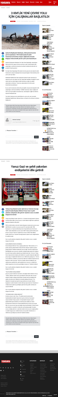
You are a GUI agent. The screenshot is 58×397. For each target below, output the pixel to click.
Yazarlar (24, 369)
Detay (44, 395)
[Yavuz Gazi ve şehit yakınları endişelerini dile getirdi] (20, 191)
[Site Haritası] (1, 370)
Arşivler (24, 371)
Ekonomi (32, 2)
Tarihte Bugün (43, 371)
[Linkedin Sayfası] (11, 367)
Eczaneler (42, 368)
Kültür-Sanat (33, 373)
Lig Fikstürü (42, 370)
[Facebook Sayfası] (1, 367)
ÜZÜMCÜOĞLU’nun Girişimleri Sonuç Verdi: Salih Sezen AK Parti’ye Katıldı (51, 131)
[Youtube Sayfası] (9, 367)
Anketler (52, 365)
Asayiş (37, 2)
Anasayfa (3, 7)
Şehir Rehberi (43, 376)
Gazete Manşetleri (42, 378)
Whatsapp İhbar (4, 384)
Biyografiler (52, 367)
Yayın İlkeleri (3, 376)
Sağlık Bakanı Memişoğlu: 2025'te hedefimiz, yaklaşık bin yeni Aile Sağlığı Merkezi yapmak (50, 47)
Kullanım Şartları (4, 383)
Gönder (36, 137)
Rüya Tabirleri (53, 368)
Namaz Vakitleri (43, 367)
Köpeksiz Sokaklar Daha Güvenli (50, 30)
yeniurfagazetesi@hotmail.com (19, 122)
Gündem (13, 2)
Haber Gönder (4, 386)
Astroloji (52, 370)
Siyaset (19, 2)
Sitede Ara (52, 364)
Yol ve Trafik (43, 365)
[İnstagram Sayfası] (6, 367)
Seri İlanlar (42, 374)
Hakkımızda (3, 375)
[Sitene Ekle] (4, 370)
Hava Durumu (43, 364)
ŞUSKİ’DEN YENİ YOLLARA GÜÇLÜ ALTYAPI (51, 124)
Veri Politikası (3, 378)
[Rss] (14, 367)
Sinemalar (42, 373)
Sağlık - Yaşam (25, 2)
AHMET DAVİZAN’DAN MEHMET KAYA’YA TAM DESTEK (50, 140)
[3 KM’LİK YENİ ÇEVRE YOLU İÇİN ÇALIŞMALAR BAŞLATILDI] (20, 36)
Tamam (50, 395)
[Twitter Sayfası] (4, 367)
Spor (41, 2)
